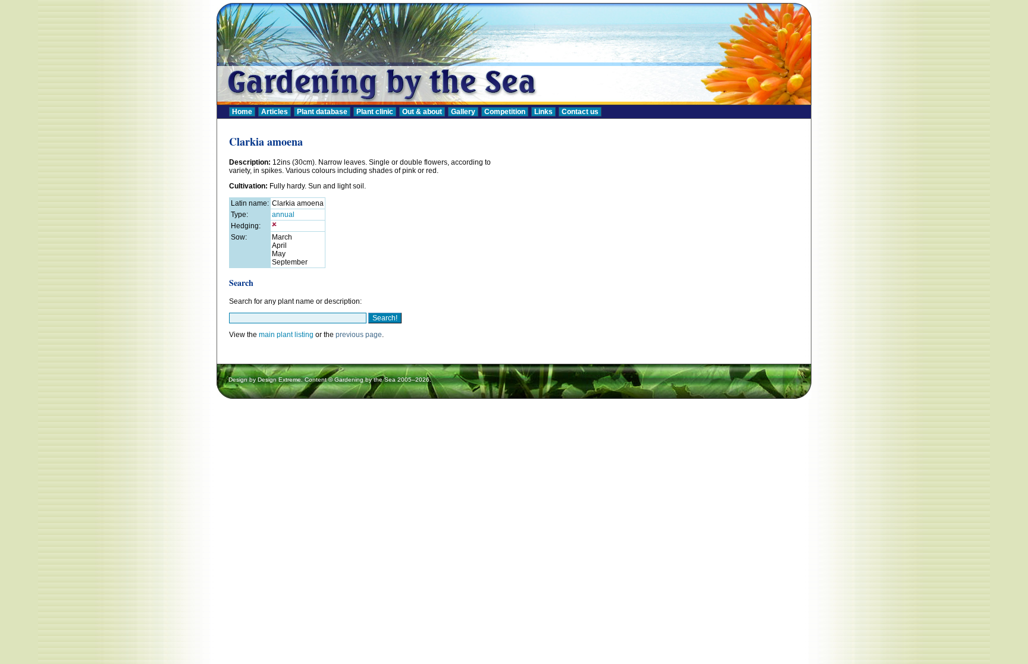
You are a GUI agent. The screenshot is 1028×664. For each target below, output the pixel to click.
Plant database (322, 112)
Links (543, 112)
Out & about (422, 112)
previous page (359, 335)
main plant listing (286, 335)
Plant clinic (374, 112)
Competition (504, 112)
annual (283, 214)
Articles (274, 112)
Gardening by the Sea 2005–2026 (382, 379)
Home (242, 112)
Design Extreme (279, 379)
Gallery (463, 112)
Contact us (580, 112)
